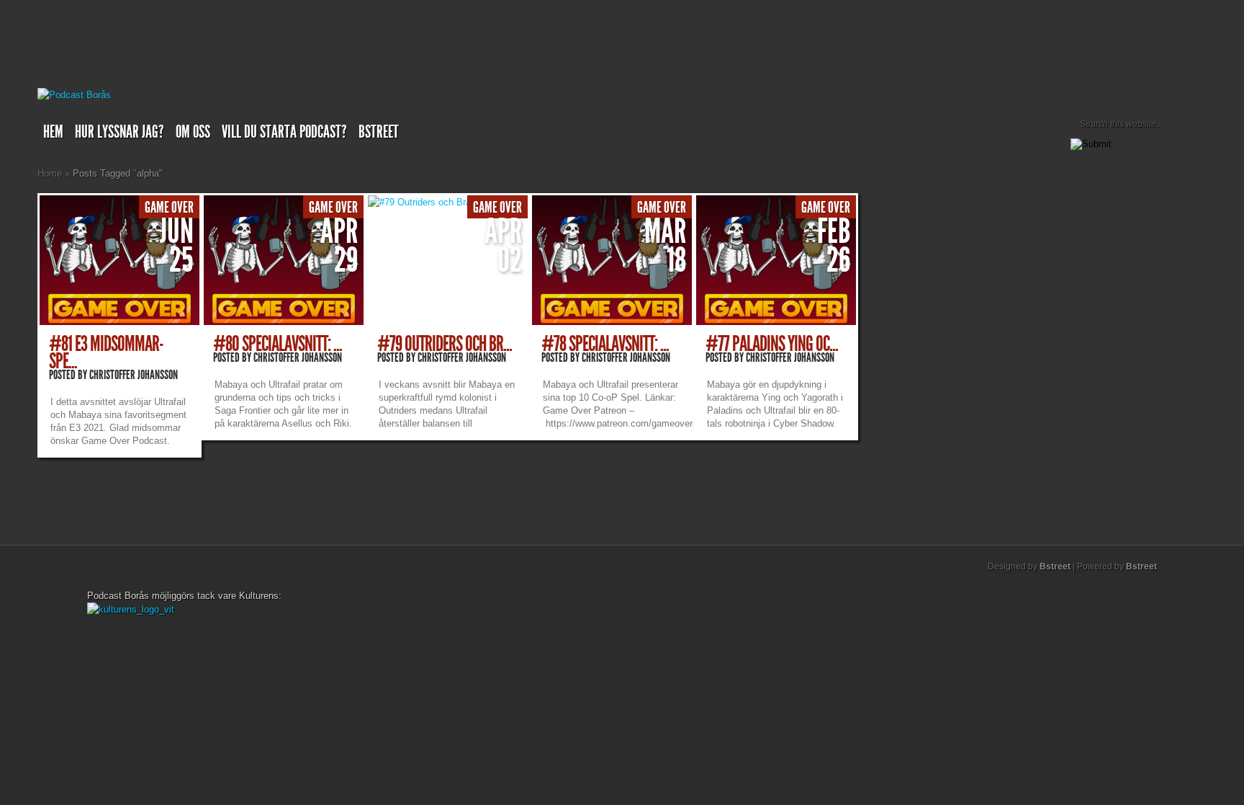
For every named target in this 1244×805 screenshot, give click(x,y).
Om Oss (193, 132)
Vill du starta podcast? (284, 132)
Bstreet (379, 132)
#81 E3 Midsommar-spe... (106, 352)
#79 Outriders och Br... (444, 344)
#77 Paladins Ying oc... (772, 344)
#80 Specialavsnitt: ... (277, 344)
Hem (53, 132)
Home (49, 173)
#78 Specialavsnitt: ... (605, 344)
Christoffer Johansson (133, 375)
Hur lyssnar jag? (119, 132)
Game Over (169, 207)
